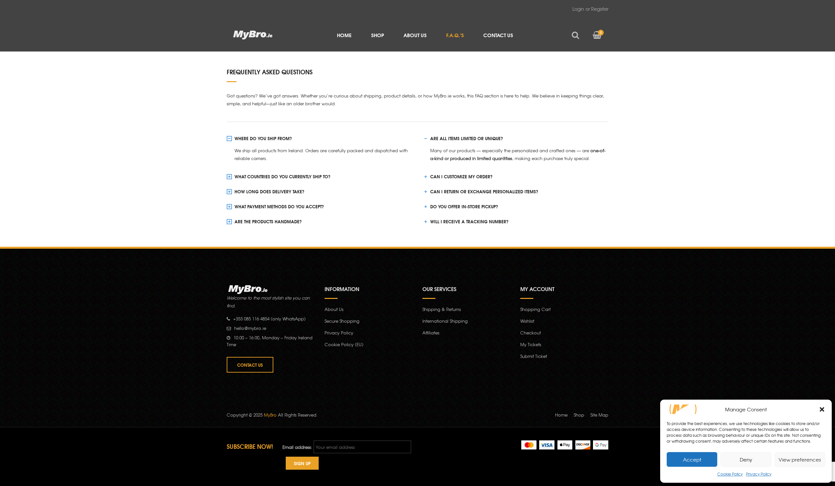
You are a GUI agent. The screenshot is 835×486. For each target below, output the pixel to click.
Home (561, 415)
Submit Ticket (533, 356)
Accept (692, 459)
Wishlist (527, 321)
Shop (579, 415)
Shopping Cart (535, 309)
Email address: (297, 447)
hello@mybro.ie (250, 328)
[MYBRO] (253, 34)
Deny (746, 459)
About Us (334, 309)
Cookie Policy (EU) (344, 344)
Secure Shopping (342, 321)
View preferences (800, 459)
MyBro (270, 415)
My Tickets (530, 344)
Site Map (599, 415)
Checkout (530, 333)
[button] (822, 409)
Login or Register (590, 9)
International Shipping (445, 321)
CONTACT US (250, 364)
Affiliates (430, 333)
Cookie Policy (730, 474)
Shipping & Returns (441, 309)
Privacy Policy (758, 474)
